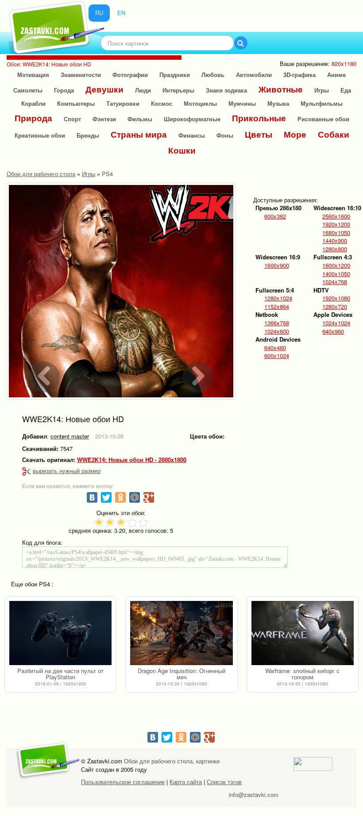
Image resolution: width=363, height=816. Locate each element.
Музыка (278, 103)
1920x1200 (336, 224)
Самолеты (27, 90)
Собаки (333, 134)
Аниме (336, 74)
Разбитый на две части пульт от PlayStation (60, 673)
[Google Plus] (148, 497)
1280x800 (334, 249)
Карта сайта (186, 782)
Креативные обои (40, 135)
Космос (161, 103)
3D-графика (299, 74)
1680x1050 (336, 233)
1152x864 (276, 307)
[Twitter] (106, 497)
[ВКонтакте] (92, 497)
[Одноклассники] (120, 497)
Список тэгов (224, 782)
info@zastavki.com (253, 794)
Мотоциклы (200, 103)
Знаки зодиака (226, 90)
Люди (143, 90)
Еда (345, 90)
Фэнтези (104, 119)
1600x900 (276, 265)
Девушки (104, 89)
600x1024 (276, 356)
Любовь (212, 74)
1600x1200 (336, 265)
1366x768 (276, 323)
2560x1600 (336, 216)
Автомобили (254, 74)
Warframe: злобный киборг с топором (302, 673)
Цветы (258, 134)
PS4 (107, 173)
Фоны (224, 135)
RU (99, 12)
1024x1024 (336, 323)
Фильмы (139, 119)
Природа (33, 118)
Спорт (72, 119)
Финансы (191, 135)
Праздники (174, 74)
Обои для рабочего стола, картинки (172, 761)
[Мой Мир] (134, 497)
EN (121, 12)
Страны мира (139, 134)
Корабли (33, 103)
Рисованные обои (323, 119)
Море (295, 134)
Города (64, 90)
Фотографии (130, 74)
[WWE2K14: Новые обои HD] (121, 291)
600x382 (275, 216)
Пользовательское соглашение (123, 782)
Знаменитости (81, 74)
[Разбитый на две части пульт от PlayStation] (60, 633)
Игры (321, 90)
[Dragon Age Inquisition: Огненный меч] (181, 633)
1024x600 (276, 331)
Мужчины (242, 103)
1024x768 (334, 282)
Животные (281, 89)
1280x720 (334, 307)
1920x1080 (336, 298)
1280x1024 (278, 298)
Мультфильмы (322, 103)
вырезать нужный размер (66, 470)
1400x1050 (336, 274)
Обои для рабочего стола (41, 173)
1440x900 (334, 241)
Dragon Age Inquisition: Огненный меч (181, 673)
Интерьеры (178, 90)
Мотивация (33, 74)
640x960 (333, 331)
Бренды (88, 135)
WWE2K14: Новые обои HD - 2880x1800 (131, 460)
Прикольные (259, 118)
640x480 (275, 348)
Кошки (182, 150)
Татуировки (122, 103)
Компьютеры (76, 103)
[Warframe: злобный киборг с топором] (302, 633)
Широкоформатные (192, 119)
